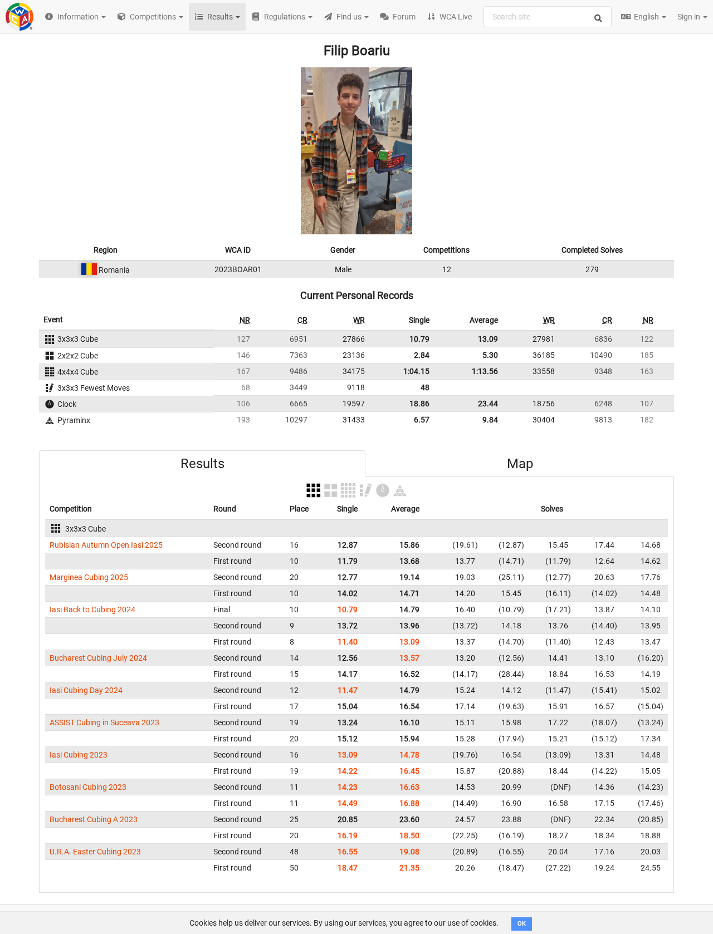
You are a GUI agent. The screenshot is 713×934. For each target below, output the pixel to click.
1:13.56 (485, 371)
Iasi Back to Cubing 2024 (92, 609)
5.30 (490, 355)
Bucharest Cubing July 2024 (98, 657)
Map (520, 463)
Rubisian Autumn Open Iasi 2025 (106, 544)
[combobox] (548, 16)
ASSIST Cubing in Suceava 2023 (104, 722)
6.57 (421, 419)
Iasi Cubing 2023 (79, 754)
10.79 (419, 339)
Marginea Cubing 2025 (89, 577)
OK (521, 923)
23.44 (488, 403)
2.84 (421, 355)
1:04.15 (416, 371)
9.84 (490, 419)
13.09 (488, 339)
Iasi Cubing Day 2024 (86, 690)
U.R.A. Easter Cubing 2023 (95, 851)
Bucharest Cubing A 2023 (94, 819)
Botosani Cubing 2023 (88, 787)
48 (425, 387)
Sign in (689, 16)
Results (202, 463)
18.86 (419, 403)
